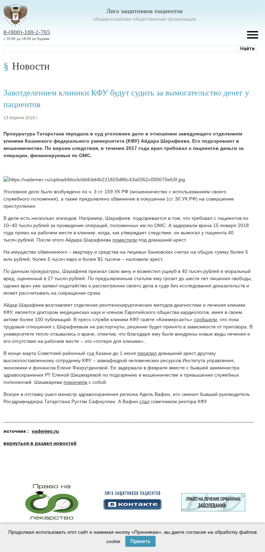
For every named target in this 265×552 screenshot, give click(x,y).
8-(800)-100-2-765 (26, 32)
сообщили (205, 319)
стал (144, 401)
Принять (140, 541)
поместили (124, 240)
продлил (147, 353)
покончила (75, 382)
